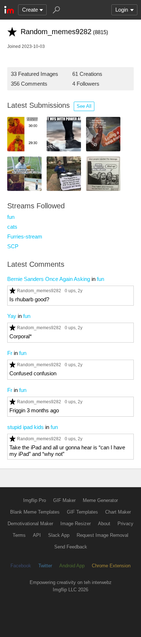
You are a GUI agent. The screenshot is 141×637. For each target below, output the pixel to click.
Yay (11, 316)
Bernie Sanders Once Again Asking (48, 279)
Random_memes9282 (39, 290)
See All (84, 106)
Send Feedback (70, 547)
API (37, 535)
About (104, 523)
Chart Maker (118, 512)
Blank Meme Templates (35, 512)
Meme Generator (100, 500)
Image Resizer (75, 523)
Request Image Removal (102, 535)
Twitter (45, 565)
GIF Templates (82, 512)
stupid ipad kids (25, 427)
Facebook (20, 565)
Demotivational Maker (30, 523)
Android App (72, 565)
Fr (9, 353)
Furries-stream (24, 236)
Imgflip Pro (34, 500)
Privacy (125, 523)
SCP (12, 246)
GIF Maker (64, 500)
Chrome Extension (111, 565)
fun (10, 217)
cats (12, 227)
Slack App (58, 535)
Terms (19, 535)
